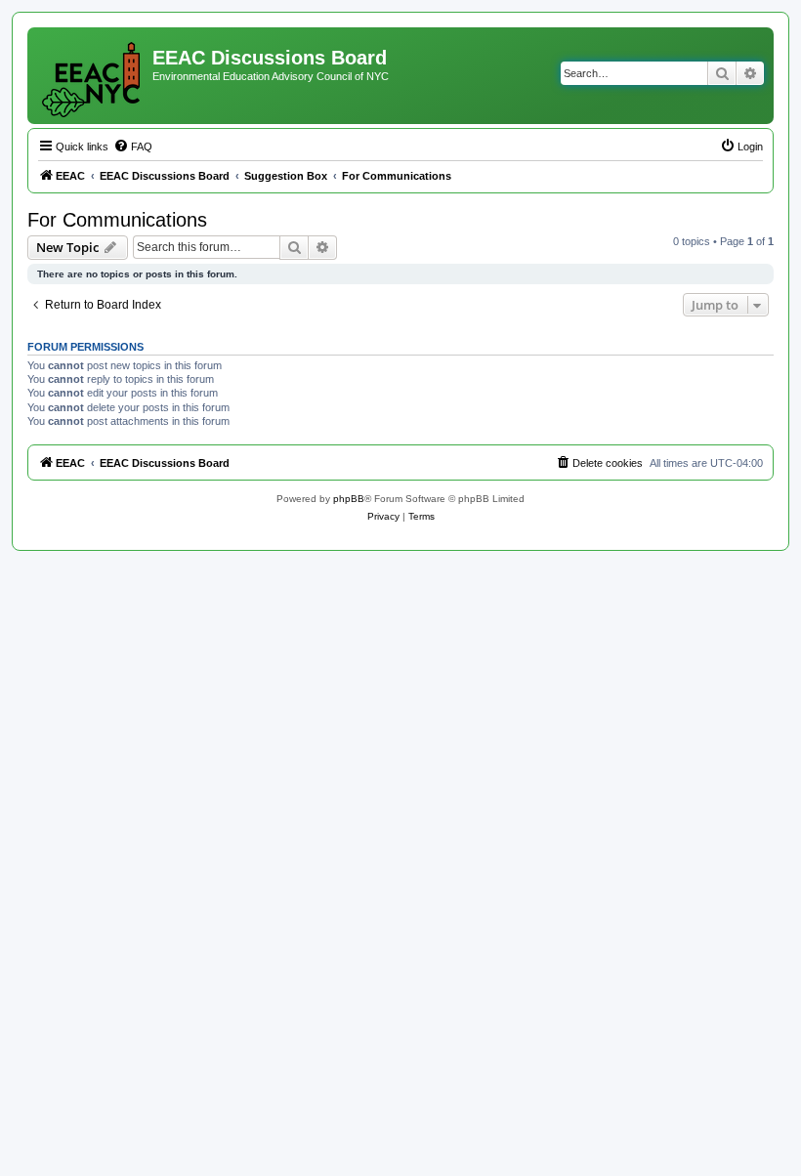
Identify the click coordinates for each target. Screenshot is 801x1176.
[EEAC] (92, 75)
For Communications (117, 220)
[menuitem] (132, 146)
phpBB (348, 498)
